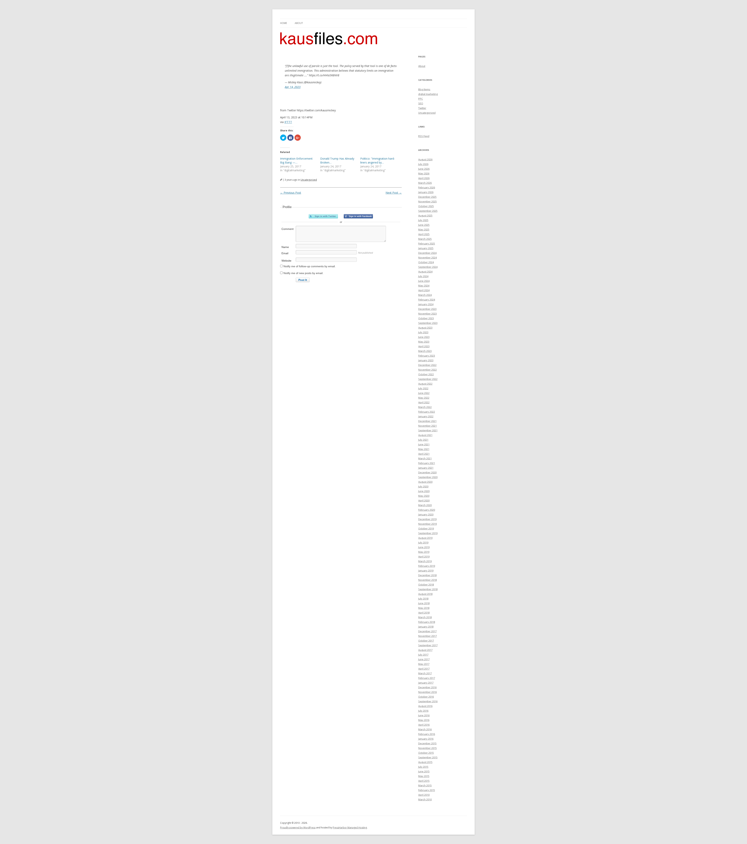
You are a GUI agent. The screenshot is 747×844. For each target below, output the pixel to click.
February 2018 (426, 622)
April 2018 (424, 612)
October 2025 (426, 206)
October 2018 (426, 584)
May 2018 (423, 608)
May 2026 (423, 173)
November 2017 (427, 636)
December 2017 (427, 631)
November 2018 (427, 580)
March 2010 (425, 799)
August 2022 (425, 383)
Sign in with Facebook (358, 216)
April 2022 (424, 402)
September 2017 (428, 645)
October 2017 (426, 640)
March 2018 (425, 617)
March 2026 (425, 183)
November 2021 (427, 425)
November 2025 (427, 201)
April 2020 (424, 500)
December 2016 (427, 687)
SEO (420, 103)
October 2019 (426, 528)
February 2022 (426, 411)
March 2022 (425, 407)
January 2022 (425, 416)
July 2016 (423, 710)
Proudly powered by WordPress (298, 827)
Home (283, 23)
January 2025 (425, 248)
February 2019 (426, 566)
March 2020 (425, 505)
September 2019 (428, 533)
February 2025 (426, 243)
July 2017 (423, 654)
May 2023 (423, 341)
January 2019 (425, 570)
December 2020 (427, 472)
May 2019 (423, 552)
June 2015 (424, 771)
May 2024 (423, 285)
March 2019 (425, 561)
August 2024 (425, 271)
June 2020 (424, 491)
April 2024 (424, 290)
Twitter (422, 108)
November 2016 (427, 692)
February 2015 (426, 790)
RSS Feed (423, 136)
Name (285, 247)
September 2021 (428, 430)
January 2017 (425, 682)
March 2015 (425, 785)
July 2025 (423, 220)
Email (284, 253)
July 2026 (423, 164)
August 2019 (425, 538)
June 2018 (424, 603)
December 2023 (427, 309)
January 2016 (425, 738)
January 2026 (425, 192)
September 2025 (428, 211)
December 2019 (427, 519)
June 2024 (424, 281)
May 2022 (423, 397)
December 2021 (427, 421)
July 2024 (423, 276)
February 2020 (426, 510)
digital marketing (428, 94)
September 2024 (428, 267)
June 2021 (424, 444)
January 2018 (425, 626)
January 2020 (425, 514)
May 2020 (423, 496)
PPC (420, 98)
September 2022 (428, 379)
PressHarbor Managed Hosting (350, 827)
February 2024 (426, 299)
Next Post (394, 192)
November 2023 (427, 313)
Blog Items (424, 89)
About (299, 23)
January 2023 (425, 360)
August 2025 (425, 215)
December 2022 (427, 365)
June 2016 (424, 715)
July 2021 (423, 439)
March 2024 (425, 295)
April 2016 (424, 724)
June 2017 (424, 659)
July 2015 (423, 766)
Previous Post (290, 192)
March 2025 (425, 239)
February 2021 (426, 463)
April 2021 (424, 453)
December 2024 (427, 253)
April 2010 (424, 795)
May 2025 (423, 229)
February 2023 (426, 355)
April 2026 (424, 178)
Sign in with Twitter (323, 216)
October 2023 (426, 318)
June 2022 (424, 393)
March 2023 (425, 351)
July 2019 (423, 542)
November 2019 (427, 524)
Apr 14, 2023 (293, 87)
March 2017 (425, 673)
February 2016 (426, 734)
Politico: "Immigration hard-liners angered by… (377, 160)
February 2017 (426, 678)
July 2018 (423, 598)
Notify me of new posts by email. (303, 273)
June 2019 (424, 547)
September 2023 (428, 323)
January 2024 (425, 304)
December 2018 (427, 575)
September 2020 (428, 477)
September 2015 (428, 757)
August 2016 (425, 706)
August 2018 (425, 594)
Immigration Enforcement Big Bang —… (296, 160)
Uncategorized (309, 179)
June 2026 (424, 169)
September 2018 (428, 589)
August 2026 (425, 159)
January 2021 (425, 467)
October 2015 (426, 752)
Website (286, 260)
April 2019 (424, 556)
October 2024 (426, 262)
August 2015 (425, 762)
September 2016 (428, 701)
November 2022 (427, 369)
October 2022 (426, 374)
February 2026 (426, 187)
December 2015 (427, 743)
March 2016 (425, 729)
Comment (287, 228)
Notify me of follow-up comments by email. (309, 266)
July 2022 (423, 388)
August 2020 (425, 482)
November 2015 (427, 748)
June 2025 (424, 225)
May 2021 (423, 449)
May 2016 (423, 720)
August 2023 (425, 327)
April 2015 (424, 780)
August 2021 (425, 435)
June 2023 (424, 337)
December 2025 (427, 197)
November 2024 (427, 257)
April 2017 (424, 668)
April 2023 (424, 346)
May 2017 (423, 664)
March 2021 (425, 458)
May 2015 (423, 776)
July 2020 (423, 486)
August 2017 (425, 650)
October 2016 (426, 696)
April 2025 (424, 234)
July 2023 (423, 332)
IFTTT (288, 122)
